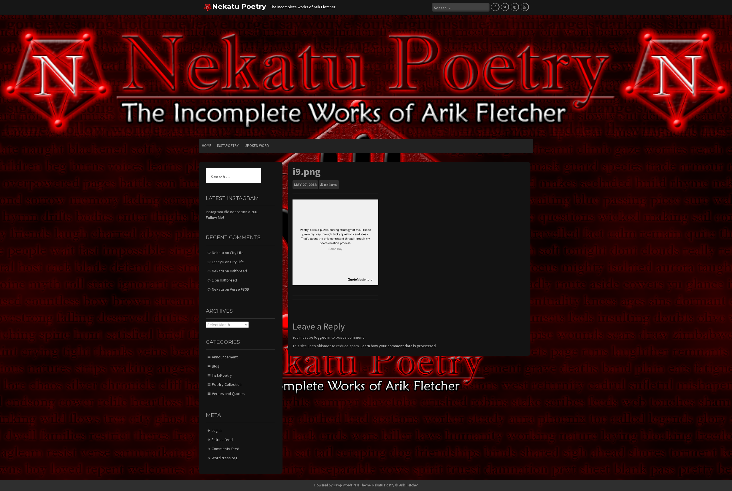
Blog (216, 366)
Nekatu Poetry (239, 6)
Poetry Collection (227, 384)
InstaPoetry (228, 145)
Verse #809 (239, 289)
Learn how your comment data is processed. (399, 345)
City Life (237, 252)
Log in (217, 430)
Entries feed (222, 439)
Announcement (225, 357)
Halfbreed (238, 271)
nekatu (330, 184)
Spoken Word (257, 145)
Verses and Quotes (228, 393)
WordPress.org (225, 457)
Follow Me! (215, 217)
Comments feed (225, 448)
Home (206, 145)
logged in (322, 337)
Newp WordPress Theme (352, 485)
